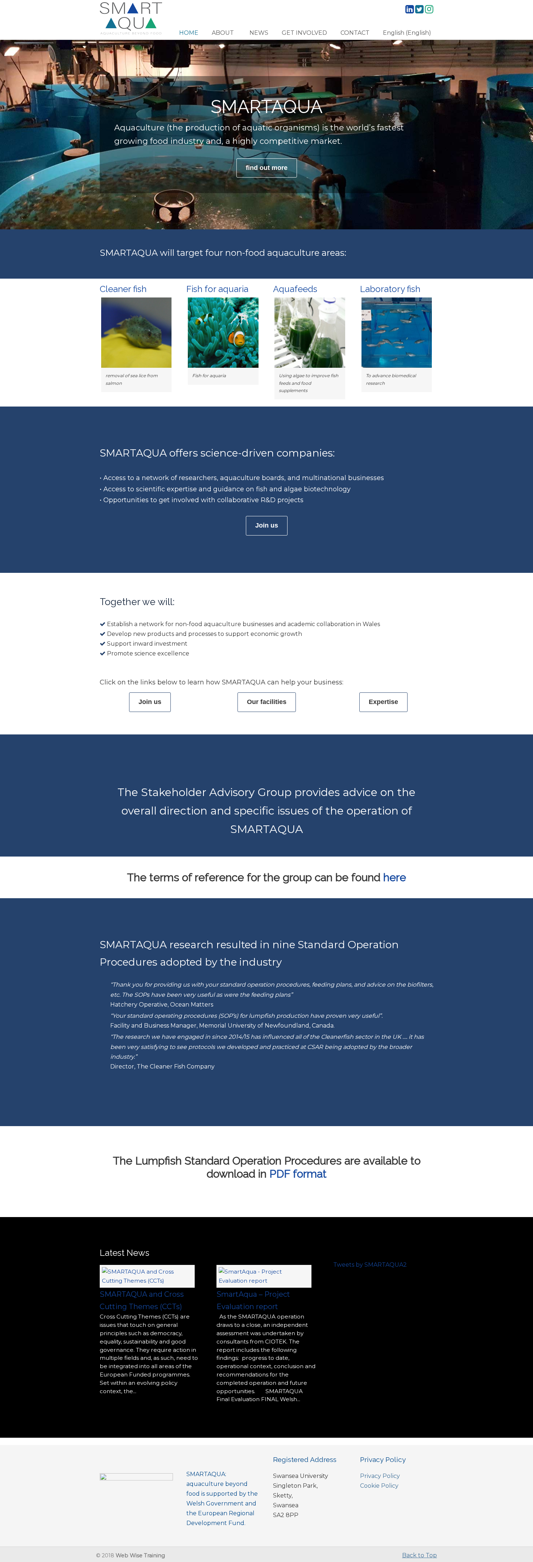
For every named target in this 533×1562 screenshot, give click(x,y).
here (394, 877)
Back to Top (419, 1555)
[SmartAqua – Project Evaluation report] (264, 1280)
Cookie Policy (379, 1485)
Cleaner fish (123, 289)
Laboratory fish (390, 289)
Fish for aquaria (217, 289)
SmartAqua (131, 18)
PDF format (298, 1173)
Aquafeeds (295, 289)
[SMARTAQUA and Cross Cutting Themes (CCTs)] (147, 1280)
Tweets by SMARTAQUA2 (370, 1264)
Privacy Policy (380, 1476)
